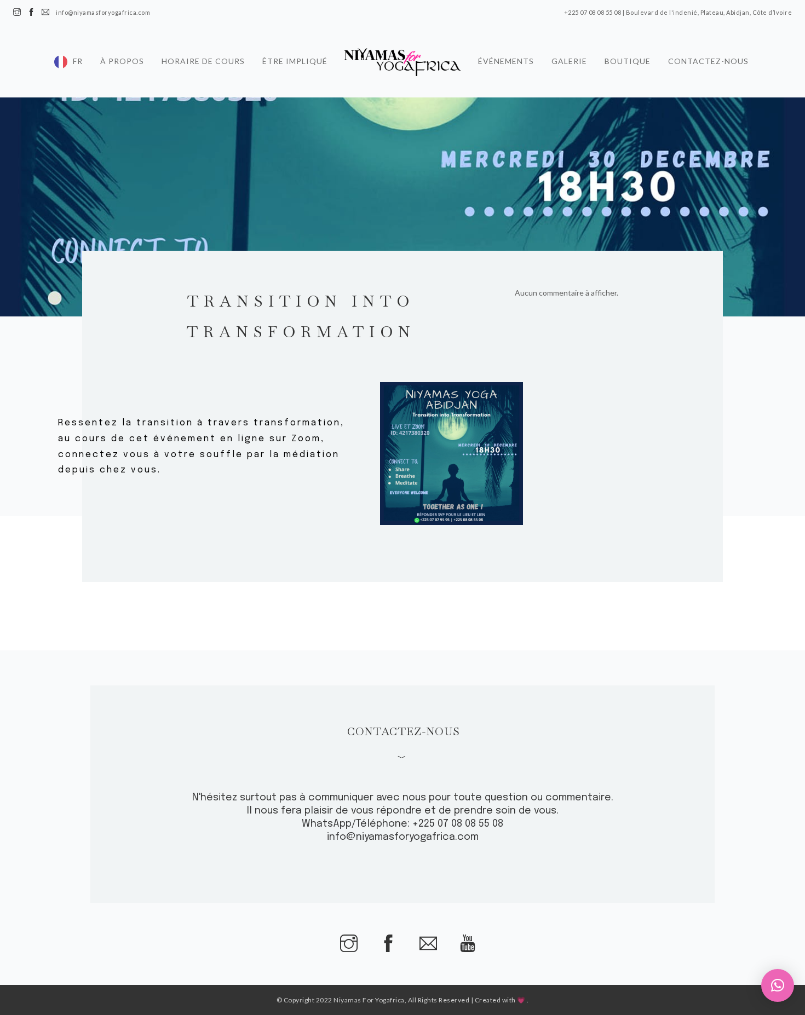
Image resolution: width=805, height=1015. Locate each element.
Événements (506, 56)
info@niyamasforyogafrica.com (403, 837)
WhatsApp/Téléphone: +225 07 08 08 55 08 (402, 824)
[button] (777, 985)
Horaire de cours (203, 56)
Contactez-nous (708, 56)
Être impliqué (294, 56)
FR (78, 56)
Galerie (569, 56)
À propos (122, 56)
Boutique (628, 56)
